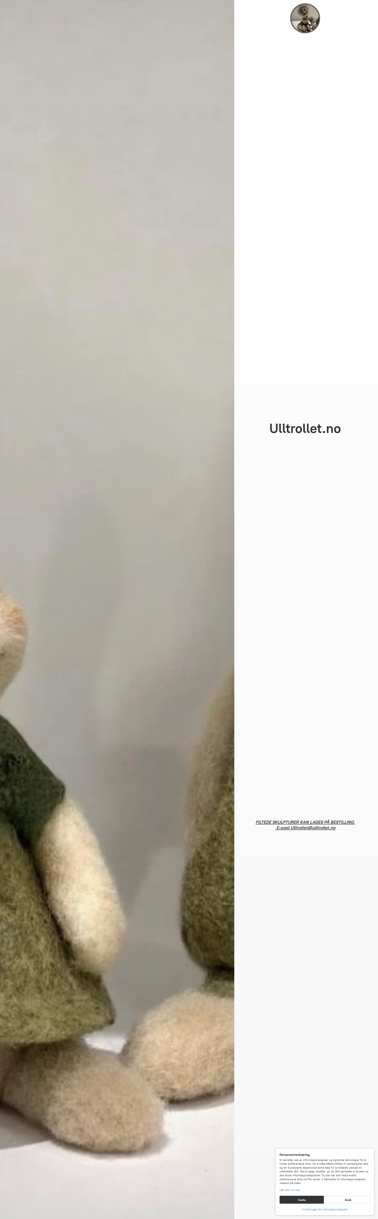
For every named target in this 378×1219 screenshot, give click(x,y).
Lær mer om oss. (290, 1190)
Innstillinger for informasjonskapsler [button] (325, 1209)
